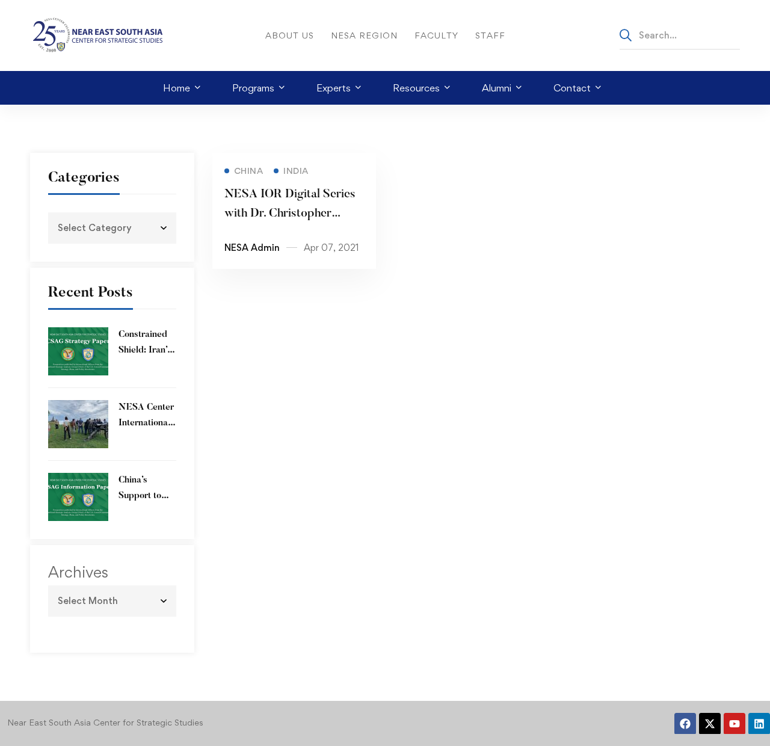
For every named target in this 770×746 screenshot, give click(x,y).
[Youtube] (734, 724)
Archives (78, 572)
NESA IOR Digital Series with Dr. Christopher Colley (290, 213)
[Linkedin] (759, 724)
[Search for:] (680, 35)
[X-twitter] (710, 724)
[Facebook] (685, 724)
